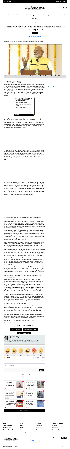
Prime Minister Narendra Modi (30, 329)
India (13, 15)
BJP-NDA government (16, 329)
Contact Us (55, 432)
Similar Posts (52, 87)
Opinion (35, 15)
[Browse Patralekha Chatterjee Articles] (6, 338)
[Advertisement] (24, 138)
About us (38, 429)
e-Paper (57, 1)
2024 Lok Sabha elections (24, 333)
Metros (23, 15)
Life (37, 432)
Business (28, 15)
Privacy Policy (56, 429)
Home (9, 15)
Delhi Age (38, 423)
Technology (46, 15)
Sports (40, 15)
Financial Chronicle (8, 429)
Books (21, 423)
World (18, 15)
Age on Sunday (62, 1)
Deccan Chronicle (8, 425)
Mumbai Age (39, 425)
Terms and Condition (57, 423)
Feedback (55, 427)
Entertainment (54, 15)
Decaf (37, 427)
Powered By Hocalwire (62, 446)
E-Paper (54, 425)
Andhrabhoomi (7, 427)
